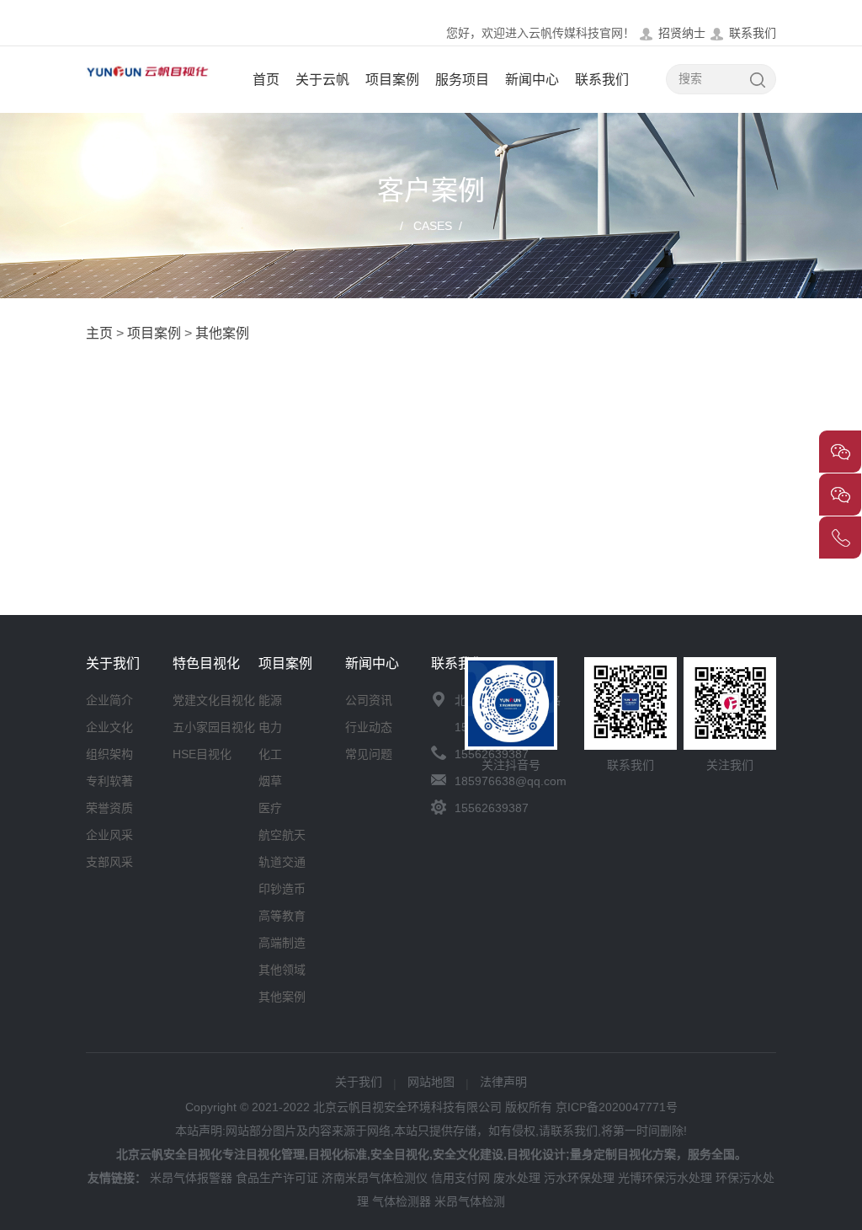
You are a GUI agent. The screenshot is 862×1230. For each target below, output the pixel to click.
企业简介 (109, 700)
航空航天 (282, 835)
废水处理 (516, 1178)
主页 (99, 333)
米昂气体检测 (469, 1201)
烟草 (270, 781)
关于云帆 (322, 79)
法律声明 (503, 1081)
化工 (270, 754)
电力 (270, 727)
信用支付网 (460, 1178)
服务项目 (462, 79)
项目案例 (392, 79)
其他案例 (222, 333)
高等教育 (282, 915)
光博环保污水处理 (665, 1178)
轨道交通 (282, 862)
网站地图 (431, 1081)
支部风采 (109, 862)
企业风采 (109, 835)
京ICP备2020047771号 (617, 1107)
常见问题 (368, 754)
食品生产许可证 (277, 1178)
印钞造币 (282, 889)
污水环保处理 (579, 1178)
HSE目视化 (202, 754)
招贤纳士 (681, 33)
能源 (270, 700)
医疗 (270, 808)
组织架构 (109, 754)
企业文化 (109, 727)
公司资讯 (368, 700)
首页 (266, 79)
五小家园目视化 (214, 727)
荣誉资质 (109, 808)
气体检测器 (401, 1201)
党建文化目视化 (214, 700)
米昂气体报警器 (191, 1178)
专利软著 (109, 781)
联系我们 (752, 33)
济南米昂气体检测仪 (375, 1178)
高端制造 (282, 942)
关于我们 (358, 1081)
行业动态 (368, 727)
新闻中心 (532, 79)
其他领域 (282, 969)
